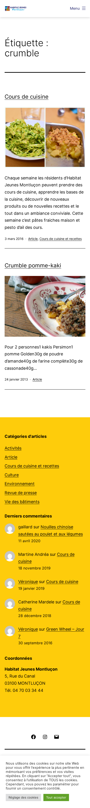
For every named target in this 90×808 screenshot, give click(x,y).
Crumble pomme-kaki (33, 265)
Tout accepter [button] (56, 797)
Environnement (20, 483)
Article (33, 239)
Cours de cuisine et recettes (60, 239)
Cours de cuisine (26, 96)
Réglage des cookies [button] (23, 797)
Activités (13, 448)
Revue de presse (21, 492)
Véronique (28, 581)
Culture (12, 474)
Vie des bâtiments (22, 501)
